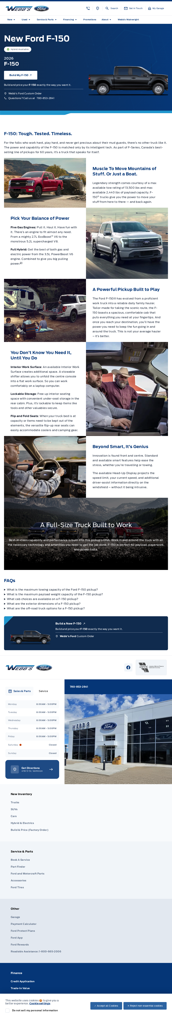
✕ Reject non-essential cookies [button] (145, 1006)
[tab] (19, 691)
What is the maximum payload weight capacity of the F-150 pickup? (55, 594)
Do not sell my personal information (35, 1010)
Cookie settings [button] (39, 1003)
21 (21, 263)
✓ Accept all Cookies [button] (106, 1006)
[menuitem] (11, 20)
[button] (88, 8)
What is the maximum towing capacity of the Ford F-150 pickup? (52, 589)
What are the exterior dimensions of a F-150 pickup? (44, 603)
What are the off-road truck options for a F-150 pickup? (46, 608)
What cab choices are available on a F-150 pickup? (42, 599)
